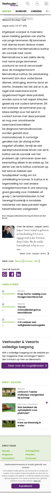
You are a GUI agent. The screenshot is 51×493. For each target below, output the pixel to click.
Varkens (36, 11)
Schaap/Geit (32, 450)
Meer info (37, 481)
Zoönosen (31, 458)
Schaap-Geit (31, 261)
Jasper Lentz (8, 25)
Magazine (7, 454)
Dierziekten (8, 458)
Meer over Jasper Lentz (33, 253)
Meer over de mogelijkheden (26, 365)
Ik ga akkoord (25, 486)
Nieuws (6, 11)
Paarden (30, 454)
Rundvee (21, 11)
